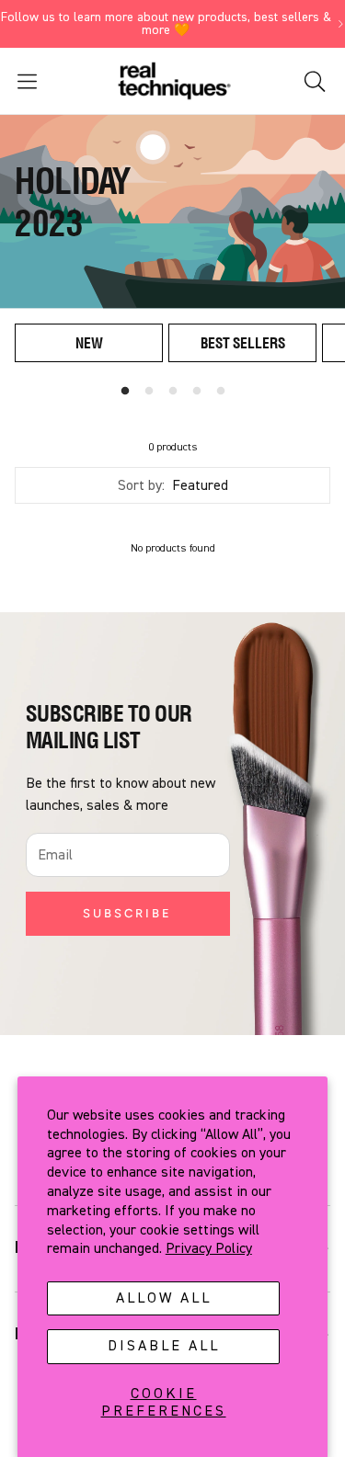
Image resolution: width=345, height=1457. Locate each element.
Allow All (164, 1298)
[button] (54, 81)
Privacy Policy (209, 1248)
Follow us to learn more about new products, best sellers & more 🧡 (166, 24)
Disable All (164, 1346)
